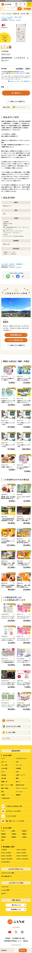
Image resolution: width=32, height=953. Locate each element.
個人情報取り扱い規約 (18, 938)
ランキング (9, 13)
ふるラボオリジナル (21, 758)
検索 (20, 8)
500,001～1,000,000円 (22, 859)
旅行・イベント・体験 (7, 785)
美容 (2, 791)
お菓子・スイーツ (20, 775)
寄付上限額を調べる (6, 876)
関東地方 (3, 834)
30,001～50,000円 (21, 852)
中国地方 (3, 837)
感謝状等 (18, 795)
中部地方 (14, 834)
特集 (27, 13)
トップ (3, 13)
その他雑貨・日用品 (6, 18)
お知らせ (3, 893)
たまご (3, 771)
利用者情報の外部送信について (12, 941)
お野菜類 (18, 768)
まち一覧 (22, 13)
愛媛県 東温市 (6, 54)
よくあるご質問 (5, 890)
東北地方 (24, 831)
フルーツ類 (4, 765)
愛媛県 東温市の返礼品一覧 (7, 265)
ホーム (3, 17)
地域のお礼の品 (20, 785)
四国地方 (12, 264)
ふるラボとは (4, 886)
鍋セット (18, 781)
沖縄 (2, 840)
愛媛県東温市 (19, 264)
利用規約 (7, 938)
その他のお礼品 (5, 798)
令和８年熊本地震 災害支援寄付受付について (16, 0)
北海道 (13, 831)
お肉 (17, 761)
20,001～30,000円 (6, 852)
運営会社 (25, 941)
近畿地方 (24, 834)
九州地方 (24, 837)
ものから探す (9, 17)
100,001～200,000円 (21, 855)
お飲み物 (3, 775)
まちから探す (4, 264)
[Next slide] (30, 13)
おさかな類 (4, 768)
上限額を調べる (27, 81)
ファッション (19, 791)
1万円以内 (4, 849)
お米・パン (4, 761)
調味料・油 (4, 781)
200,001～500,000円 (6, 859)
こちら (23, 73)
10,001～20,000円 (21, 849)
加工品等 (3, 778)
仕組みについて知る (14, 81)
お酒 (17, 771)
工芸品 (3, 795)
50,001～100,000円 (6, 855)
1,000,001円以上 (5, 862)
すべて (3, 758)
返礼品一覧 (16, 13)
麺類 (17, 778)
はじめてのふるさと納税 (7, 873)
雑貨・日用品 (18, 17)
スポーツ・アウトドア (21, 788)
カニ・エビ (19, 765)
